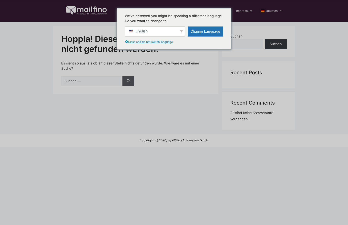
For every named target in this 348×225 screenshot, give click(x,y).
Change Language (205, 31)
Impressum (244, 11)
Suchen (236, 36)
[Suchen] (128, 81)
